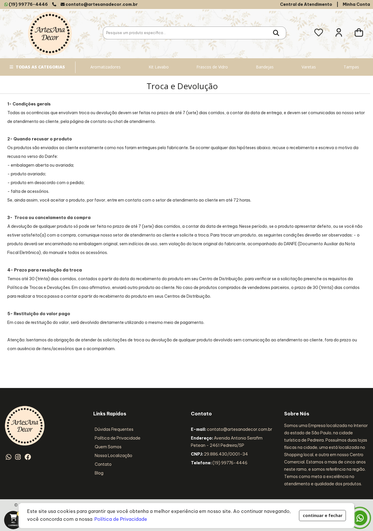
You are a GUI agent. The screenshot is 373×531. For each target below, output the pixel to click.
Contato (103, 464)
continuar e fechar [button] (322, 515)
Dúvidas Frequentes (114, 429)
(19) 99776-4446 (28, 4)
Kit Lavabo (159, 67)
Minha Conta (356, 4)
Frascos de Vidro (212, 67)
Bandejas (265, 67)
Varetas (309, 67)
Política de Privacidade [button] (120, 519)
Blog (99, 473)
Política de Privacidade (117, 438)
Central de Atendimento (306, 4)
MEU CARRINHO (15, 519)
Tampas (351, 67)
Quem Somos (108, 446)
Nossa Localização (113, 455)
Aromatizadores (105, 67)
